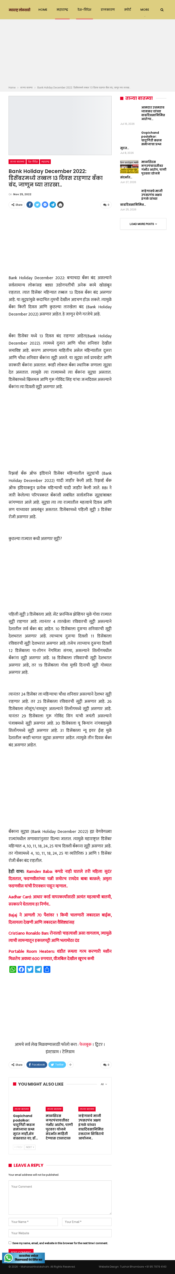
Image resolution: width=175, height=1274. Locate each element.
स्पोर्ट (127, 9)
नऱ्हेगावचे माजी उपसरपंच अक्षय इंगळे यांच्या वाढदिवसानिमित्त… (141, 198)
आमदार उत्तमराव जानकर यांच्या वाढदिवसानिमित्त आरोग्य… (153, 113)
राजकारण (108, 9)
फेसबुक (85, 1044)
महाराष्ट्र (62, 9)
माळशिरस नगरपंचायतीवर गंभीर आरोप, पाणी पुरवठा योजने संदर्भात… (143, 169)
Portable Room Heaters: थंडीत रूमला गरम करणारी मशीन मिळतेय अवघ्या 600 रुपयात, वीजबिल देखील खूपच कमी (60, 955)
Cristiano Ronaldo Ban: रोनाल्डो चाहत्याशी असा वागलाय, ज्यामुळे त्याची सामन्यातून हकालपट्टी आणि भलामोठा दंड (60, 937)
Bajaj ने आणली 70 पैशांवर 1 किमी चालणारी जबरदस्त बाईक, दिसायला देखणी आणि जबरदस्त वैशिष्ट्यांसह (60, 918)
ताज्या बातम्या (17, 161)
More (144, 9)
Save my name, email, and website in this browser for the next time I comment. (60, 1243)
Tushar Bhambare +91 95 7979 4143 (143, 1266)
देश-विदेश (84, 9)
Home (42, 9)
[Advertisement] (87, 53)
